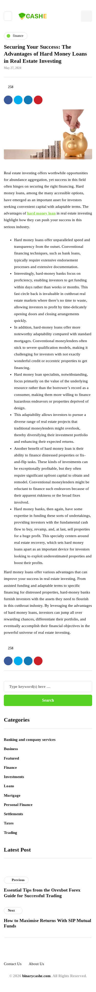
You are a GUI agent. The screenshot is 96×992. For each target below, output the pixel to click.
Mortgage (12, 795)
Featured (11, 758)
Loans (9, 786)
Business (11, 749)
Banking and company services (30, 740)
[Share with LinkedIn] (28, 100)
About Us (36, 964)
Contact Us (13, 964)
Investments (14, 777)
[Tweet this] (18, 100)
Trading (10, 833)
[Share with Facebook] (8, 100)
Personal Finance (18, 805)
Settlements (13, 814)
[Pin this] (38, 100)
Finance (10, 767)
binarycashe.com (36, 976)
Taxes (9, 823)
